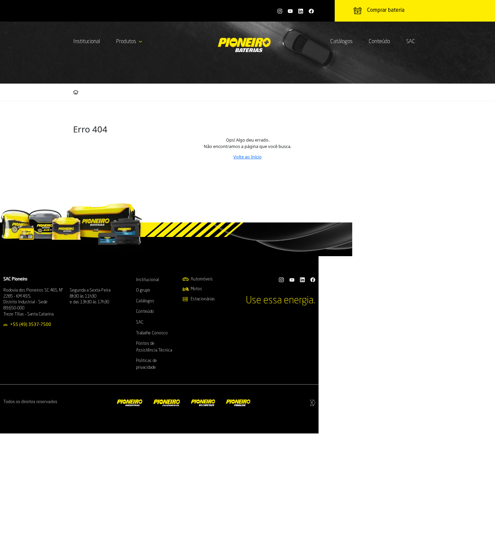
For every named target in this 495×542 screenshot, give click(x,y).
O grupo (143, 290)
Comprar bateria (385, 10)
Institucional (86, 41)
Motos (196, 289)
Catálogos (341, 41)
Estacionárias (203, 299)
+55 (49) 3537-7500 (30, 325)
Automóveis (202, 279)
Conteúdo (379, 41)
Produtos (126, 41)
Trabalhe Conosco (152, 333)
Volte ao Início (247, 157)
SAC (410, 41)
